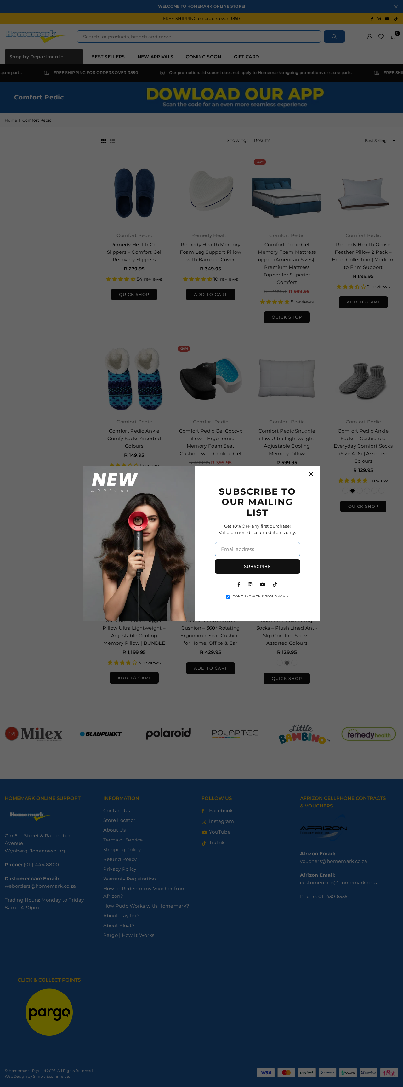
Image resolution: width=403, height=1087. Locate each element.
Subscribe (257, 566)
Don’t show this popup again (261, 596)
